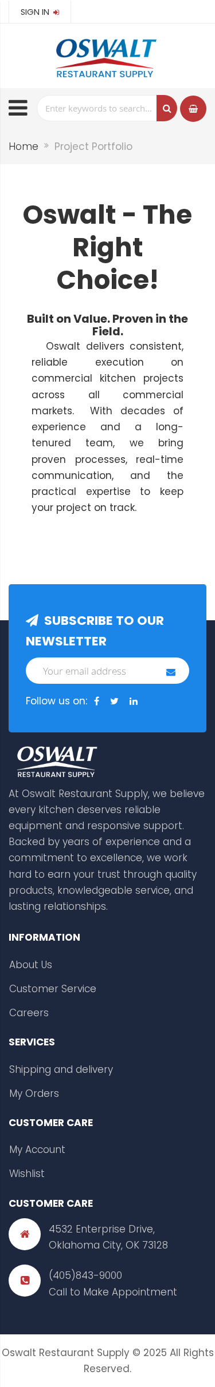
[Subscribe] (171, 672)
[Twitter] (114, 702)
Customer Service (52, 989)
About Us (30, 965)
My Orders (34, 1093)
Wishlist (27, 1173)
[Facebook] (96, 702)
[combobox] (107, 108)
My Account (37, 1149)
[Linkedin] (134, 702)
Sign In (36, 12)
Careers (29, 1013)
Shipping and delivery (61, 1069)
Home (23, 146)
